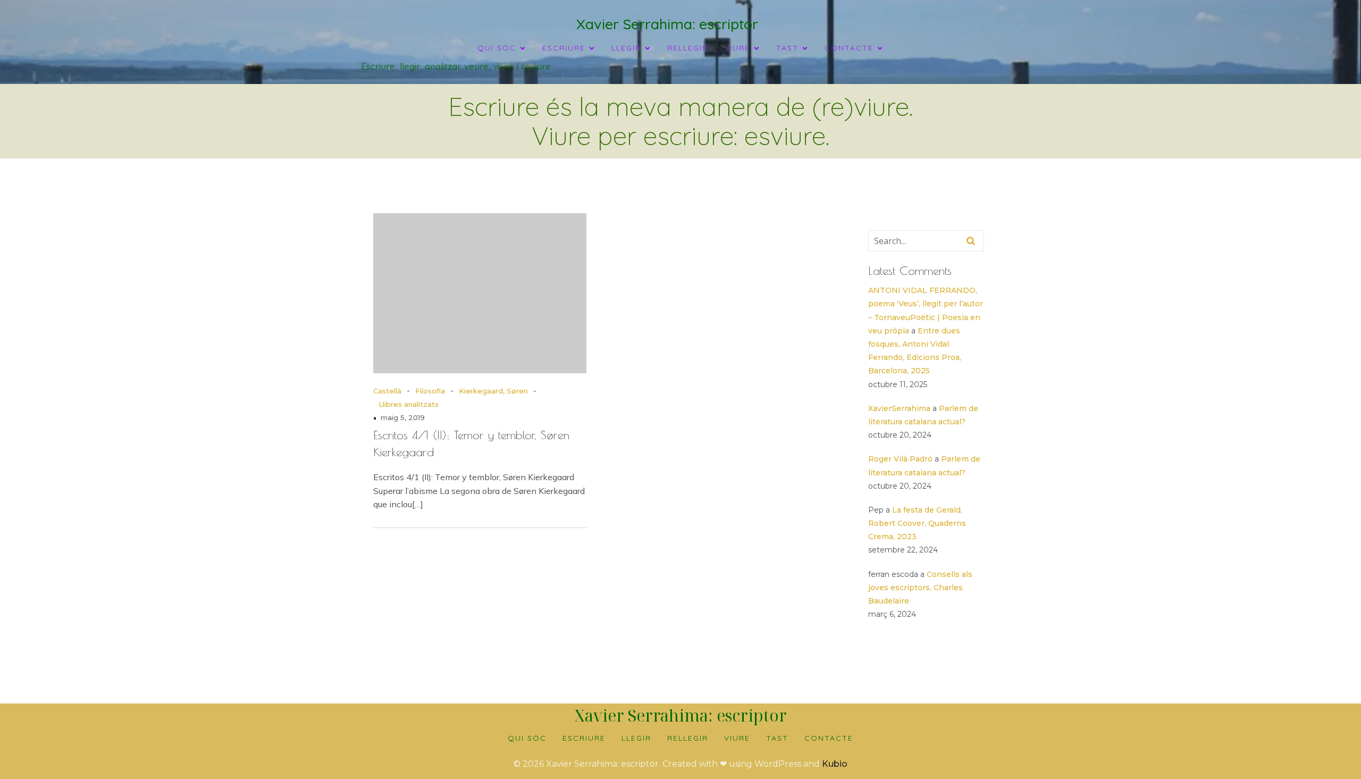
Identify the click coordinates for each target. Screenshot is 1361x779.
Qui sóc (527, 738)
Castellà (387, 391)
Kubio (834, 764)
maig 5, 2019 (403, 417)
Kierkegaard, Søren (493, 391)
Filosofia (430, 391)
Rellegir (687, 48)
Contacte (828, 738)
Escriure (584, 738)
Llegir (636, 738)
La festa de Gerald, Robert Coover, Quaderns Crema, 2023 (917, 523)
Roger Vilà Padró (900, 459)
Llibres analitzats (409, 404)
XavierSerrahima (899, 408)
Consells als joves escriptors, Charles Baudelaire (920, 587)
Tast (777, 738)
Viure (737, 738)
